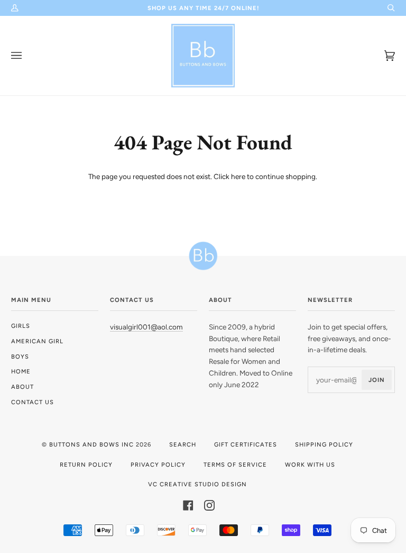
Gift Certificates (245, 444)
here (238, 176)
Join (376, 379)
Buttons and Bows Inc (91, 444)
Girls (20, 325)
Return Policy (86, 464)
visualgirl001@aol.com (146, 327)
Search (182, 444)
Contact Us (32, 402)
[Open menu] (27, 55)
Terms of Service (235, 464)
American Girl (37, 341)
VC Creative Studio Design (197, 484)
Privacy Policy (158, 464)
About (22, 386)
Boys (20, 356)
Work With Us (310, 464)
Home (21, 371)
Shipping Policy (324, 444)
